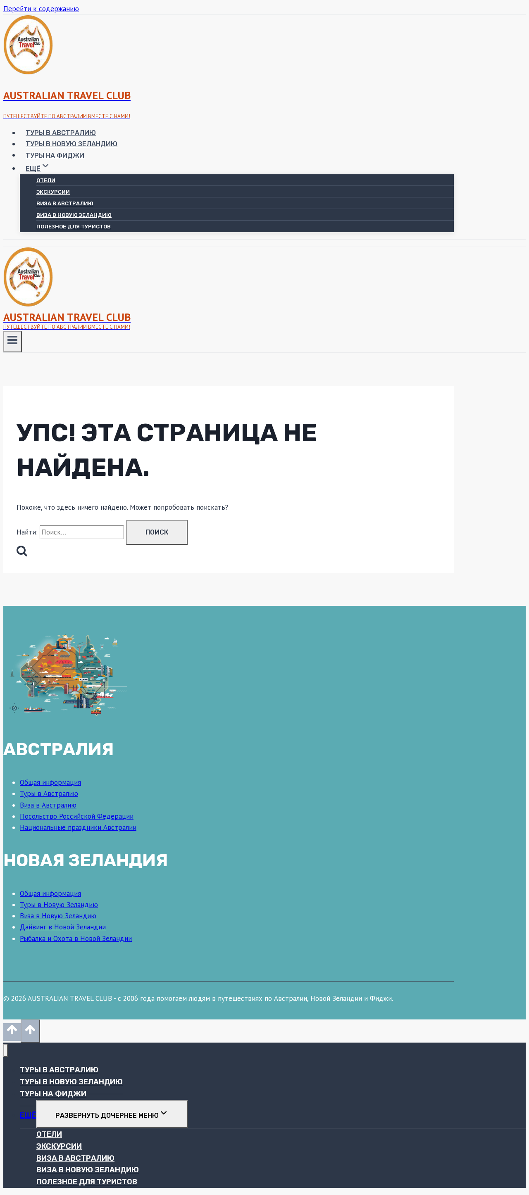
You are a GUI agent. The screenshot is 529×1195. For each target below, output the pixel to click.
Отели (45, 180)
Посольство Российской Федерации (76, 816)
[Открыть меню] (12, 341)
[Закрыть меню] (5, 1050)
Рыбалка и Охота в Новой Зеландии (76, 938)
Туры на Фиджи (55, 155)
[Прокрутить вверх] (12, 1032)
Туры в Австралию (61, 133)
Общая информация (50, 782)
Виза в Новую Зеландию (74, 215)
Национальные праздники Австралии (78, 827)
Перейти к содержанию (41, 8)
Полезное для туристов (73, 226)
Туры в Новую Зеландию (71, 144)
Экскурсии (53, 192)
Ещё (28, 1115)
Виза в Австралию (64, 203)
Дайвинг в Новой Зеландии (63, 926)
